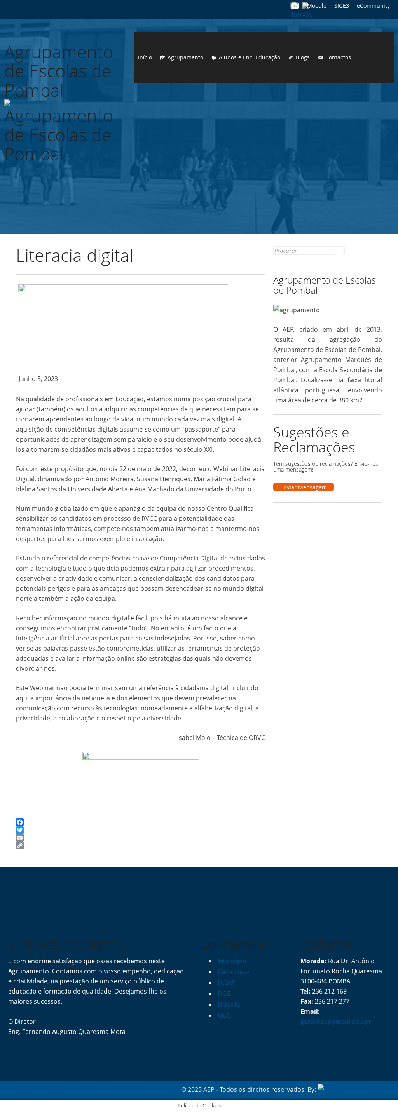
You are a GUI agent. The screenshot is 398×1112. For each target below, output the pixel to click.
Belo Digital (373, 1089)
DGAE (226, 982)
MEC (224, 1015)
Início (145, 57)
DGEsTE (229, 1004)
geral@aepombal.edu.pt (335, 1021)
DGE (224, 993)
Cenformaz (234, 972)
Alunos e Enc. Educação (249, 57)
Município (232, 961)
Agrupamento (185, 57)
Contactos (338, 57)
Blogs (303, 57)
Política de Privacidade (41, 1089)
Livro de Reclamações (107, 1089)
